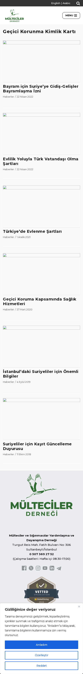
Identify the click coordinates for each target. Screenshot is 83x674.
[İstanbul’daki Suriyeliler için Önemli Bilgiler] (41, 328)
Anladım (41, 645)
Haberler (8, 96)
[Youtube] (45, 569)
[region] (41, 638)
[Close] (79, 606)
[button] (78, 3)
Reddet (41, 665)
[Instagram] (38, 569)
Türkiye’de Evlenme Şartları (32, 231)
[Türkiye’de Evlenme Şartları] (41, 188)
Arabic (66, 3)
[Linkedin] (52, 569)
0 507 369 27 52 (41, 554)
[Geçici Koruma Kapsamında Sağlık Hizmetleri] (41, 256)
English (55, 3)
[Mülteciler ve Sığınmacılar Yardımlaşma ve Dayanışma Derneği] (14, 15)
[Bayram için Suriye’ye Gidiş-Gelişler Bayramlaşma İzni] (41, 43)
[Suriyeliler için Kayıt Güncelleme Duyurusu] (41, 401)
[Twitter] (31, 569)
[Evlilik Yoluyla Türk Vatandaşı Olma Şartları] (41, 116)
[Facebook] (24, 569)
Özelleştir (41, 655)
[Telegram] (59, 569)
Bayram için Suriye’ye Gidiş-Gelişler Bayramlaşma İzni (40, 88)
